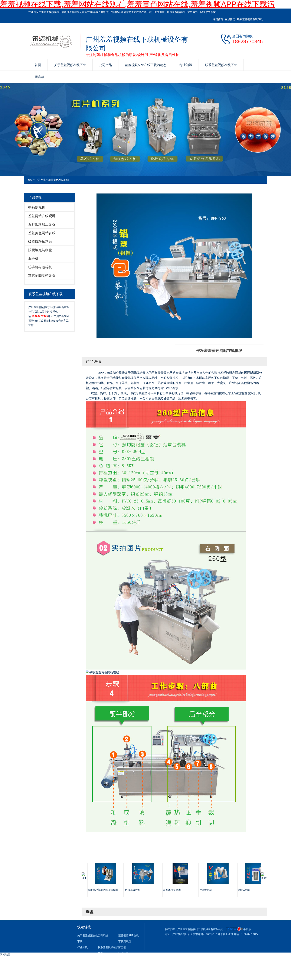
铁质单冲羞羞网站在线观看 (103, 889)
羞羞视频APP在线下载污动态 (145, 65)
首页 (38, 65)
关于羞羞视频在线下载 (70, 65)
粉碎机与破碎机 (40, 267)
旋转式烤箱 (244, 889)
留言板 (39, 77)
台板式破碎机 (132, 889)
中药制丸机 (36, 207)
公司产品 (105, 65)
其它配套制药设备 (41, 275)
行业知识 (185, 65)
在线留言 (230, 19)
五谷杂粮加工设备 (41, 224)
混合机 (33, 258)
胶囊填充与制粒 (40, 250)
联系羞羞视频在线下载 (250, 19)
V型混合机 (206, 889)
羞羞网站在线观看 (41, 216)
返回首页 (218, 19)
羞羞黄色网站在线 (58, 179)
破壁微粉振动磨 (40, 241)
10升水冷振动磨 (172, 889)
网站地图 (5, 954)
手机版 (247, 929)
